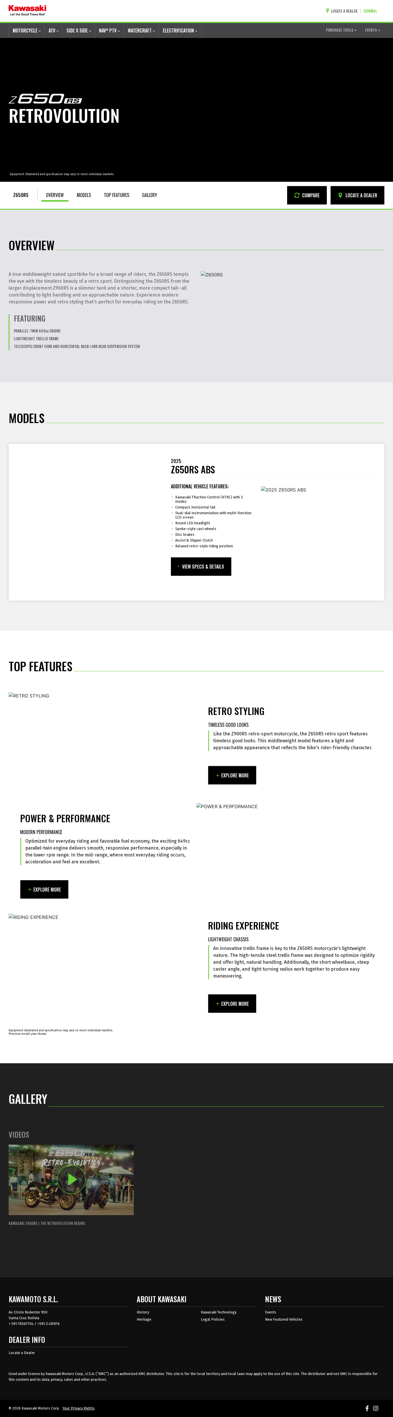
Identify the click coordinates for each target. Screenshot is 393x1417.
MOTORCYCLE (26, 30)
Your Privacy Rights (78, 1408)
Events (270, 1312)
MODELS (84, 195)
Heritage (144, 1319)
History (143, 1312)
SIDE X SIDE (77, 30)
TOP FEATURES (116, 195)
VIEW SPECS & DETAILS (203, 566)
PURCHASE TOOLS (340, 30)
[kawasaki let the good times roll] (27, 11)
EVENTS (371, 30)
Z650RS (20, 195)
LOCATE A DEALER (360, 195)
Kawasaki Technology (218, 1312)
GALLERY (149, 195)
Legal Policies (213, 1319)
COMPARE (310, 195)
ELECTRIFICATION (179, 30)
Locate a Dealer (22, 1353)
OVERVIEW (55, 195)
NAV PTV (108, 30)
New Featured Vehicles (284, 1319)
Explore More (235, 775)
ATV (52, 30)
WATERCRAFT (140, 30)
